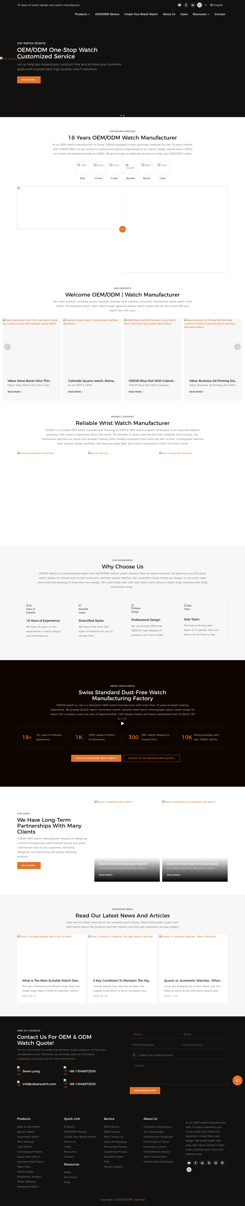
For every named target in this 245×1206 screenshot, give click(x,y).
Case (163, 178)
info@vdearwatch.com (39, 1084)
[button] (121, 115)
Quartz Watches (122, 525)
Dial (82, 178)
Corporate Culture (155, 1146)
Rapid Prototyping (115, 1141)
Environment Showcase (158, 1136)
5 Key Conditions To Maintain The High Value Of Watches (122, 981)
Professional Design (145, 620)
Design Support (113, 1166)
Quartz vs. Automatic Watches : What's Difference (193, 981)
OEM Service (111, 1126)
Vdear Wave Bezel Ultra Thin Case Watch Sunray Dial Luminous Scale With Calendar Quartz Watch (31, 381)
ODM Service (112, 1131)
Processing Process (115, 1146)
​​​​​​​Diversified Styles (91, 621)
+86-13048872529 (82, 1071)
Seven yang (31, 1071)
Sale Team (192, 619)
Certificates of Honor (156, 1141)
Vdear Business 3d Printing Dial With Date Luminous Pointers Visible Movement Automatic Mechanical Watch (212, 381)
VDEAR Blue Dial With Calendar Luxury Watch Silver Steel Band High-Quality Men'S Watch (152, 381)
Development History (157, 1151)
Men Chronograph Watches (193, 525)
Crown (98, 178)
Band (146, 178)
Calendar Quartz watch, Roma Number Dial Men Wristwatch (91, 381)
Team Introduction (155, 1156)
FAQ (106, 1161)
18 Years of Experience (43, 621)
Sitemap (139, 1199)
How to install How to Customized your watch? (192, 864)
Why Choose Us (113, 1136)
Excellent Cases (113, 1156)
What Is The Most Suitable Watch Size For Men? (50, 981)
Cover (114, 178)
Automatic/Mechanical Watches (52, 525)
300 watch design (31, 43)
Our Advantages (154, 1131)
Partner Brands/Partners (159, 1161)
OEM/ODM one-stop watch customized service (57, 53)
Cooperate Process (115, 1151)
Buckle (130, 178)
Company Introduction (158, 1126)
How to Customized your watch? (123, 864)
